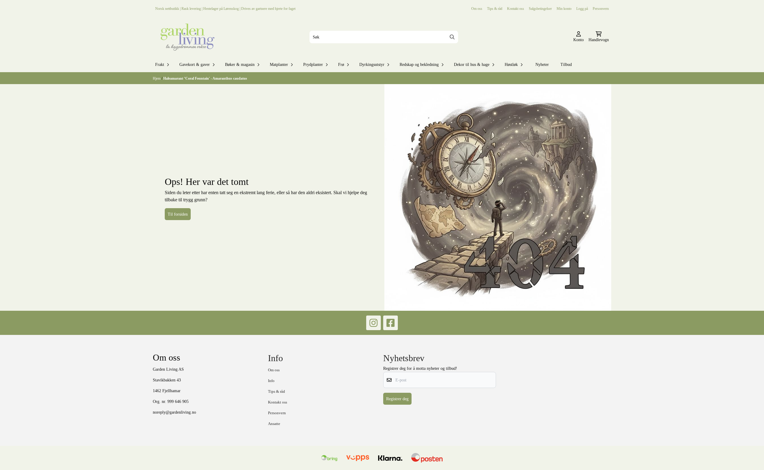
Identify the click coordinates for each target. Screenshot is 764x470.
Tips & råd (494, 8)
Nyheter (542, 64)
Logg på (582, 8)
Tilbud (566, 64)
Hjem (157, 78)
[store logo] (186, 37)
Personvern (601, 8)
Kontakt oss (515, 8)
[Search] (452, 37)
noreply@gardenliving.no (174, 412)
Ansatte (274, 423)
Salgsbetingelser (540, 8)
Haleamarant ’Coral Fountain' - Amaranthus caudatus (205, 78)
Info (271, 380)
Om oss (476, 8)
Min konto (564, 8)
